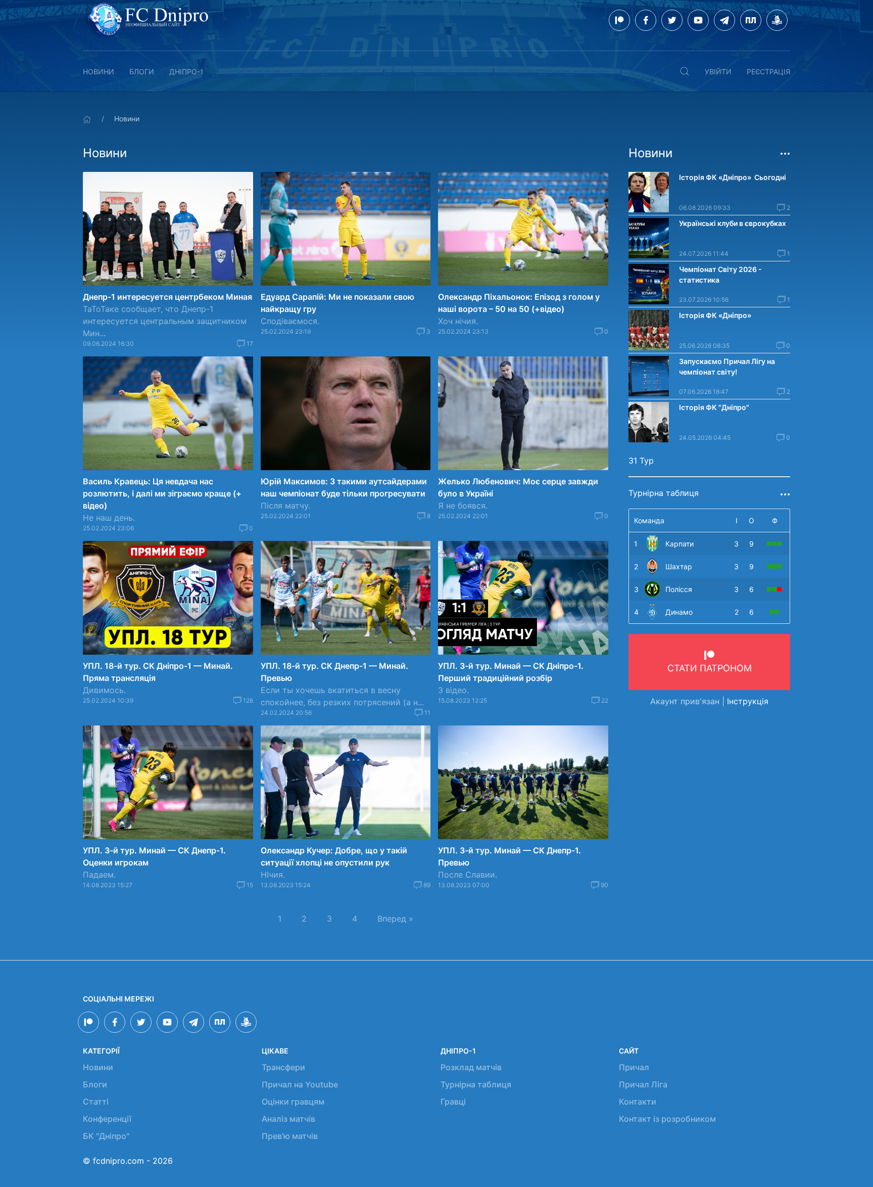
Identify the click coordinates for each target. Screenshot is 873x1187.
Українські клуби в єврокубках (732, 223)
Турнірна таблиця (476, 1084)
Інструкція (747, 701)
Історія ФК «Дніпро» (715, 315)
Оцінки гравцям (293, 1102)
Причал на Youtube (300, 1084)
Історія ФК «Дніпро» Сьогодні (732, 177)
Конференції (107, 1119)
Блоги (141, 71)
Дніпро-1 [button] (186, 71)
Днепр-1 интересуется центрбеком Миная (167, 297)
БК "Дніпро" (106, 1136)
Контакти (637, 1102)
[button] (685, 71)
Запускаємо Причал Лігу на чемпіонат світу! (727, 366)
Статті (96, 1102)
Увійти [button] (718, 71)
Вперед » (395, 919)
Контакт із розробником (667, 1119)
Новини (98, 71)
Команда (649, 520)
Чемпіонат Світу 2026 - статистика (720, 274)
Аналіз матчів (288, 1119)
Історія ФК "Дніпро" (714, 407)
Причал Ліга (643, 1084)
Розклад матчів (471, 1067)
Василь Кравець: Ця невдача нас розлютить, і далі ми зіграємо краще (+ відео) (162, 493)
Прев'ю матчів (290, 1136)
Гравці (453, 1102)
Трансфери (283, 1067)
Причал (634, 1067)
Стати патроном (709, 668)
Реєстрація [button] (768, 71)
